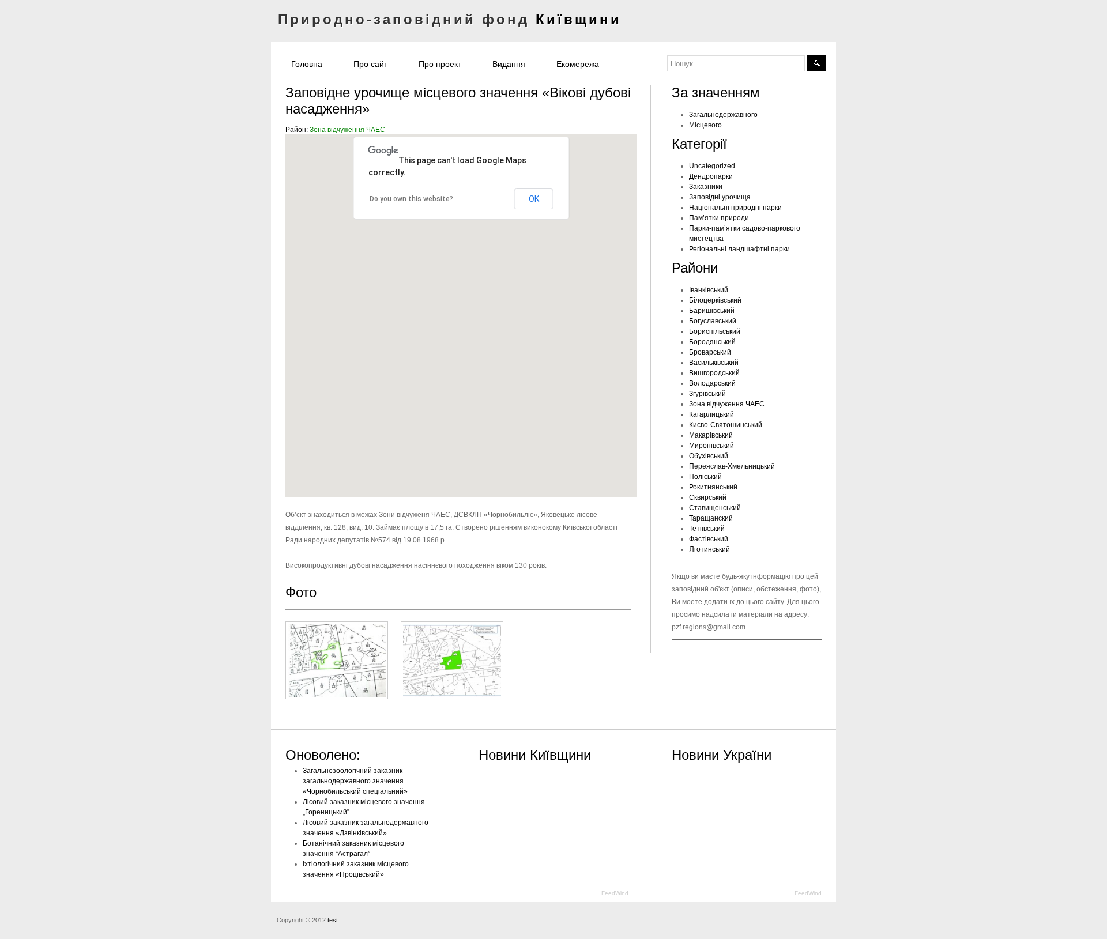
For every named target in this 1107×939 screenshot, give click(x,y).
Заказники (705, 187)
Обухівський (708, 456)
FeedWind (614, 893)
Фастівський (708, 539)
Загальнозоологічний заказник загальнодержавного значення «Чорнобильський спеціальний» (355, 781)
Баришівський (712, 311)
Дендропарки (711, 176)
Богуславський (712, 321)
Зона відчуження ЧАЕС (347, 130)
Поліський (705, 477)
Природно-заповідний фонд (450, 19)
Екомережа (577, 64)
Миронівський (711, 446)
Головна (306, 64)
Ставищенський (715, 508)
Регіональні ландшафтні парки (739, 249)
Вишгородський (714, 373)
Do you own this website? (411, 199)
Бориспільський (714, 331)
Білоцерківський (715, 300)
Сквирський (707, 497)
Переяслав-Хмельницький (732, 466)
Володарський (712, 383)
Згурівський (707, 394)
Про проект (440, 64)
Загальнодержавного (723, 115)
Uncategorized (712, 166)
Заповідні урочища (720, 197)
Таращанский (711, 518)
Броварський (710, 352)
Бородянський (712, 342)
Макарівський (711, 435)
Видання (508, 64)
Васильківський (714, 363)
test (332, 920)
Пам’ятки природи (719, 218)
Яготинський (709, 549)
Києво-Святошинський (725, 425)
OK (534, 198)
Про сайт (370, 64)
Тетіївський (707, 529)
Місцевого (705, 125)
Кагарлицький (711, 414)
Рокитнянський (713, 487)
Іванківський (708, 290)
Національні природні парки (735, 207)
